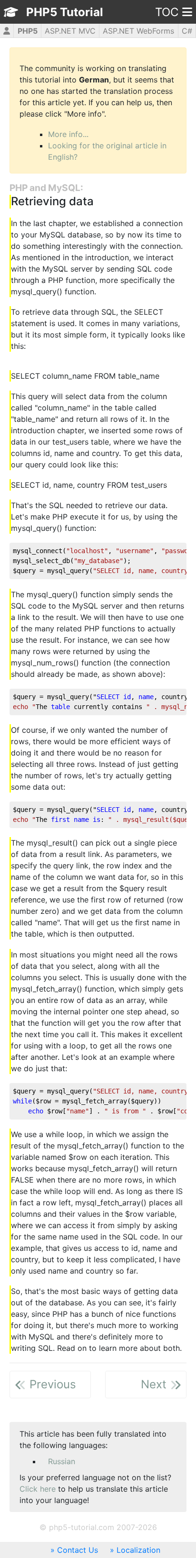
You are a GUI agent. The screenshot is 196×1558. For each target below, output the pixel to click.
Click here (38, 1489)
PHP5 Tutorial (64, 12)
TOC (166, 12)
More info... (68, 134)
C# (187, 31)
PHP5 (28, 31)
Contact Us (77, 1550)
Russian (61, 1461)
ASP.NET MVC (70, 31)
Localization (138, 1550)
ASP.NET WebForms (138, 31)
